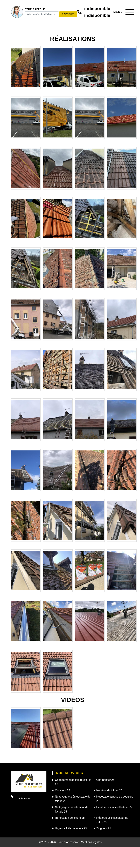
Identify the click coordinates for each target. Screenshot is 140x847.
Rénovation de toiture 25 (70, 817)
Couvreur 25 (62, 790)
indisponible (97, 8)
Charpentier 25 (105, 779)
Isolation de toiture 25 (109, 790)
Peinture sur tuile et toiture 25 (114, 807)
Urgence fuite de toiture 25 (71, 828)
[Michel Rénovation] (28, 781)
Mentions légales (91, 842)
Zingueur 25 (103, 828)
